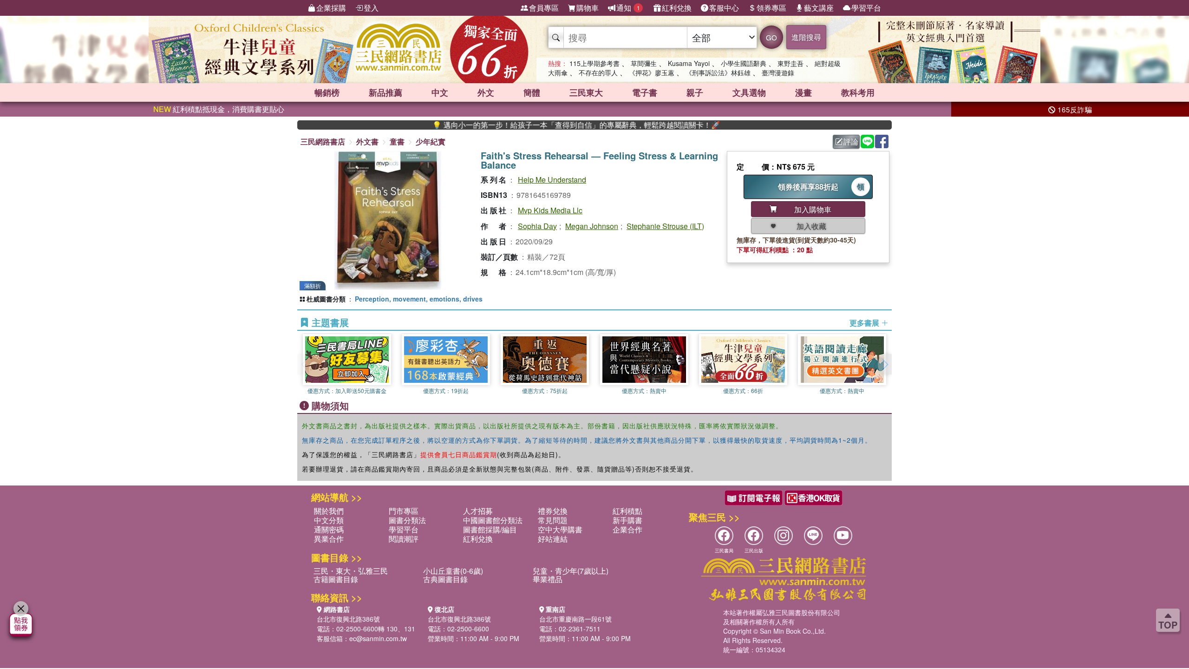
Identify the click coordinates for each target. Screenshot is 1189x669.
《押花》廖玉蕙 (651, 72)
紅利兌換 (677, 7)
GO (771, 37)
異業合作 (329, 538)
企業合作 (627, 529)
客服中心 (724, 7)
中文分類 (329, 520)
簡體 (531, 92)
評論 (850, 141)
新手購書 (627, 520)
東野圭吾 (790, 63)
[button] (885, 364)
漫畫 (803, 92)
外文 (485, 92)
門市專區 (403, 510)
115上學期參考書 (594, 63)
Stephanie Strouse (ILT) (665, 226)
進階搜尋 (806, 37)
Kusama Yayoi (689, 63)
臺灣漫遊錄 (778, 72)
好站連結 (553, 538)
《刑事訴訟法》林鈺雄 (718, 72)
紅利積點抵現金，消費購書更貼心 (218, 109)
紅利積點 (627, 510)
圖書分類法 (407, 520)
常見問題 (553, 520)
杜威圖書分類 (326, 298)
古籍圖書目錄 (336, 579)
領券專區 (771, 7)
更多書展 (865, 323)
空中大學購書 (560, 529)
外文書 (367, 141)
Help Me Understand (552, 179)
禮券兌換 (553, 510)
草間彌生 (644, 63)
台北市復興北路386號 (348, 618)
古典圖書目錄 (445, 579)
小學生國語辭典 (743, 63)
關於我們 (329, 510)
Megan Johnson (591, 226)
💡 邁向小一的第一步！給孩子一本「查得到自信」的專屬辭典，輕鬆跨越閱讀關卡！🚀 (546, 125)
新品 (385, 92)
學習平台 (866, 7)
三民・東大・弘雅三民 (351, 570)
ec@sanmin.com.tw (378, 638)
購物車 (587, 7)
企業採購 (331, 7)
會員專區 (544, 7)
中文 (439, 92)
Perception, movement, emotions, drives (419, 298)
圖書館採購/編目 (490, 529)
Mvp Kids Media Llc (550, 210)
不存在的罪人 (598, 72)
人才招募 (478, 510)
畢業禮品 (547, 579)
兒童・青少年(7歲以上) (570, 570)
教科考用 (858, 92)
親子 (694, 92)
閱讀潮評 (403, 538)
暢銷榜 (327, 92)
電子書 (644, 92)
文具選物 (749, 92)
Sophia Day (537, 226)
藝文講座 (819, 7)
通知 (628, 7)
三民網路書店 (323, 141)
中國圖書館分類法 (493, 520)
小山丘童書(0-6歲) (453, 570)
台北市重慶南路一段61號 (575, 618)
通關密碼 (329, 529)
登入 (371, 7)
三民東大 (586, 92)
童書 (397, 141)
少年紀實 (430, 141)
